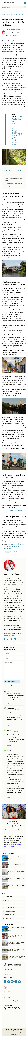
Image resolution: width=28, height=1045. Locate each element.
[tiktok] (19, 982)
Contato (15, 998)
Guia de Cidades (13, 35)
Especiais (9, 995)
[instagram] (12, 639)
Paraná (15, 34)
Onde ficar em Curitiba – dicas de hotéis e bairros (16, 141)
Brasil (10, 34)
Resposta (9, 703)
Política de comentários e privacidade (13, 972)
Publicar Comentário (11, 681)
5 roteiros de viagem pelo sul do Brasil (16, 126)
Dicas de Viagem (12, 14)
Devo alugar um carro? (11, 186)
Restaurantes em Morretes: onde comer (13, 179)
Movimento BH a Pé (9, 627)
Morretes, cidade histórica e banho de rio (14, 175)
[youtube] (8, 982)
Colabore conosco (8, 977)
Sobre (14, 997)
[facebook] (4, 639)
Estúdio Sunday (18, 1033)
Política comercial (8, 969)
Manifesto (15, 1000)
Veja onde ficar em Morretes (14, 511)
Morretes (20, 34)
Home (3, 14)
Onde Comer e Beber (16, 623)
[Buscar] (25, 7)
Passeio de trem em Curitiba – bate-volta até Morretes (17, 119)
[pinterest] (15, 982)
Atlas (18, 995)
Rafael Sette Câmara (14, 29)
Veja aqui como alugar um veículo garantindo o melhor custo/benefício (13, 546)
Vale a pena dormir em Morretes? (14, 183)
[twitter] (15, 639)
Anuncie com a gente (9, 974)
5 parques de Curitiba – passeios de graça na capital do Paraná (17, 133)
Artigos (14, 995)
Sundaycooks (14, 1034)
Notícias (15, 1001)
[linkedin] (8, 639)
